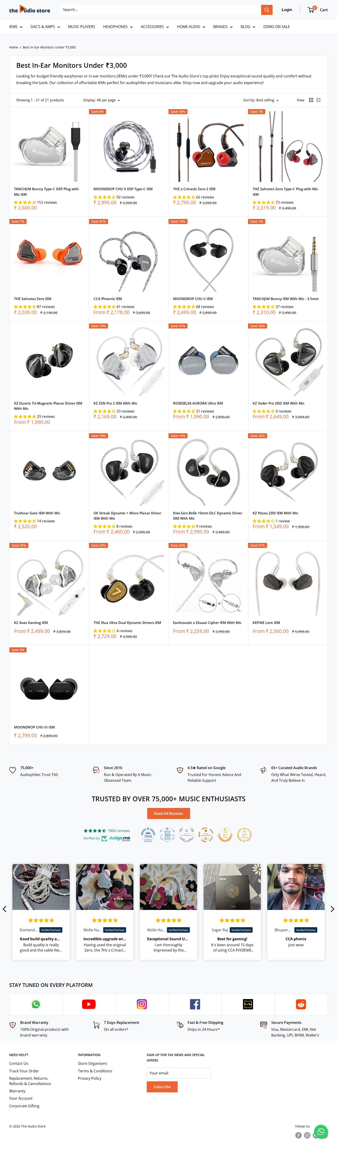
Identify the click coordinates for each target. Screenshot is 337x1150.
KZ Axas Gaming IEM (31, 622)
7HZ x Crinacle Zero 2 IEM (194, 189)
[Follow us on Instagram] (307, 1135)
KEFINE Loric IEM (266, 622)
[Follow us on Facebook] (298, 1135)
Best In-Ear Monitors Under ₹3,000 (49, 47)
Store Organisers (92, 1063)
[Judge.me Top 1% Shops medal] (225, 834)
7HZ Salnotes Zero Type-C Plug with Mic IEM (285, 191)
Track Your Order (24, 1071)
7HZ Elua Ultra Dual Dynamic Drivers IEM (127, 622)
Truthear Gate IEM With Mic (37, 513)
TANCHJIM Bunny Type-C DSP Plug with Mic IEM (46, 191)
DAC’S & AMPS (42, 26)
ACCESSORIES (152, 26)
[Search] (267, 10)
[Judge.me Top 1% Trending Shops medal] (244, 834)
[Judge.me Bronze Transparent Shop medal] (206, 834)
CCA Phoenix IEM (108, 298)
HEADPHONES (115, 26)
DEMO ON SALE (276, 26)
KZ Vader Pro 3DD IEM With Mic (278, 403)
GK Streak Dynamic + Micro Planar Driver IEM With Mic (127, 516)
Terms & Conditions (95, 1071)
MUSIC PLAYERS (81, 26)
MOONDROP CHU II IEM (193, 298)
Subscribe (162, 1086)
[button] (25, 202)
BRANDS (220, 26)
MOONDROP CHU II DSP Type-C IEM (123, 189)
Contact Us (18, 1063)
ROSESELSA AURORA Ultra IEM (198, 403)
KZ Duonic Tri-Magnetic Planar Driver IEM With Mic (48, 406)
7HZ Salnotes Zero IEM (32, 298)
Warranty (17, 1090)
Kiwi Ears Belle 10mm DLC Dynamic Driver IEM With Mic (207, 516)
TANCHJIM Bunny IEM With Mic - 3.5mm (286, 298)
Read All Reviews (168, 813)
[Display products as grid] (311, 100)
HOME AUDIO (188, 26)
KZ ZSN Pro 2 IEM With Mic (115, 403)
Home (13, 47)
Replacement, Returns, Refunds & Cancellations (30, 1081)
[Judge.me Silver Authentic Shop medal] (186, 834)
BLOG (245, 26)
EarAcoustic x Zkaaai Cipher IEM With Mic (207, 622)
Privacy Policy (89, 1078)
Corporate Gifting (24, 1105)
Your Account (21, 1098)
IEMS (13, 26)
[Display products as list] (319, 100)
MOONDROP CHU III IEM (34, 727)
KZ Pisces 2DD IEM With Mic (275, 513)
